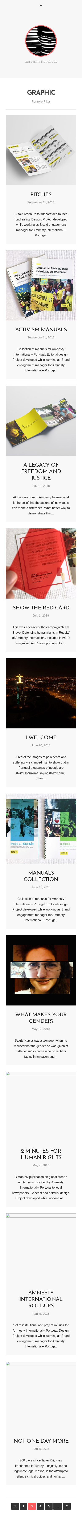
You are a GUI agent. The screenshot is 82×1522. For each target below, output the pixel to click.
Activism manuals (41, 330)
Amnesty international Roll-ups (40, 1299)
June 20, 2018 (40, 745)
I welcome (41, 738)
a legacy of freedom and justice (41, 471)
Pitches (41, 195)
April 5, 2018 (41, 1313)
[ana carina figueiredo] (41, 41)
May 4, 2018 (41, 1165)
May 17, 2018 (41, 1029)
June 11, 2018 (41, 887)
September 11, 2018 (40, 202)
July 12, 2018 (41, 485)
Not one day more (41, 1441)
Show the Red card (41, 608)
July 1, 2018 (41, 615)
